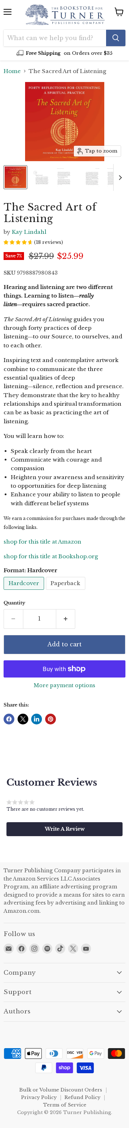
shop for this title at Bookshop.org (51, 556)
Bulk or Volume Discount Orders (60, 1090)
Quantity (14, 603)
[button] (64, 829)
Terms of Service (64, 1105)
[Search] (115, 38)
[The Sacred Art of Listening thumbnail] (15, 177)
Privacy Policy (39, 1097)
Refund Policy (82, 1097)
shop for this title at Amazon (42, 541)
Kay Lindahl (29, 231)
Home (12, 71)
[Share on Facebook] (9, 719)
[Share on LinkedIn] (36, 719)
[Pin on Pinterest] (50, 719)
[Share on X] (23, 719)
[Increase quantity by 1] (66, 618)
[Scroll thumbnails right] (119, 177)
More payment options (64, 685)
